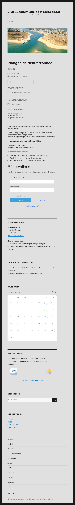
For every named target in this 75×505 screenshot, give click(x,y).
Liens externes (15, 414)
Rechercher (14, 394)
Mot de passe (15, 186)
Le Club (10, 444)
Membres (11, 487)
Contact (11, 482)
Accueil (10, 439)
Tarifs (10, 468)
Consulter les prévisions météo (32, 380)
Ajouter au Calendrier (21, 82)
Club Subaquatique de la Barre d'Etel (34, 12)
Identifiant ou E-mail (17, 178)
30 (53, 331)
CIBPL (10, 422)
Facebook (11, 427)
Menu (11, 22)
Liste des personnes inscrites (18, 152)
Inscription (43, 200)
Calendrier (12, 473)
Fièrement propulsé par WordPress (42, 499)
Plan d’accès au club (16, 235)
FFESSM (11, 419)
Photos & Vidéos (14, 449)
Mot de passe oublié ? (32, 206)
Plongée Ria (15, 104)
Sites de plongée (14, 453)
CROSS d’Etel (13, 425)
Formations (12, 458)
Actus (10, 463)
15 (46, 317)
